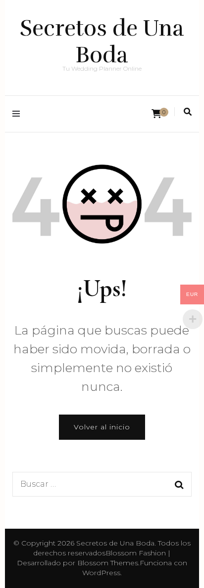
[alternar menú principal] (18, 114)
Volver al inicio (102, 426)
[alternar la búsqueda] (188, 112)
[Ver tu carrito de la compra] (156, 114)
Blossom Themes (107, 562)
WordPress (101, 572)
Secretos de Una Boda (102, 41)
